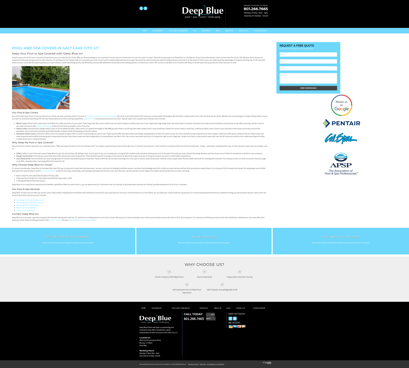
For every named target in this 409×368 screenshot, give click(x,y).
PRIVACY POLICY (193, 364)
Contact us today (55, 220)
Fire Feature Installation (25, 210)
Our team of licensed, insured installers (101, 116)
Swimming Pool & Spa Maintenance (29, 202)
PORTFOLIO (206, 31)
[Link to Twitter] (145, 8)
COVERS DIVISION (259, 308)
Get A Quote (210, 316)
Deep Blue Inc (89, 119)
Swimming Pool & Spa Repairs (27, 205)
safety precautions (43, 126)
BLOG (218, 31)
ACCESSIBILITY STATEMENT (215, 364)
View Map (143, 345)
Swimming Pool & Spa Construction (29, 200)
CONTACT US (243, 31)
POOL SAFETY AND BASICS (178, 31)
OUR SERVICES (157, 31)
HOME (144, 31)
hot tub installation (48, 171)
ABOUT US (229, 31)
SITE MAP (203, 364)
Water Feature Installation (26, 208)
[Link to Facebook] (141, 8)
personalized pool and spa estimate (82, 220)
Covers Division (260, 31)
